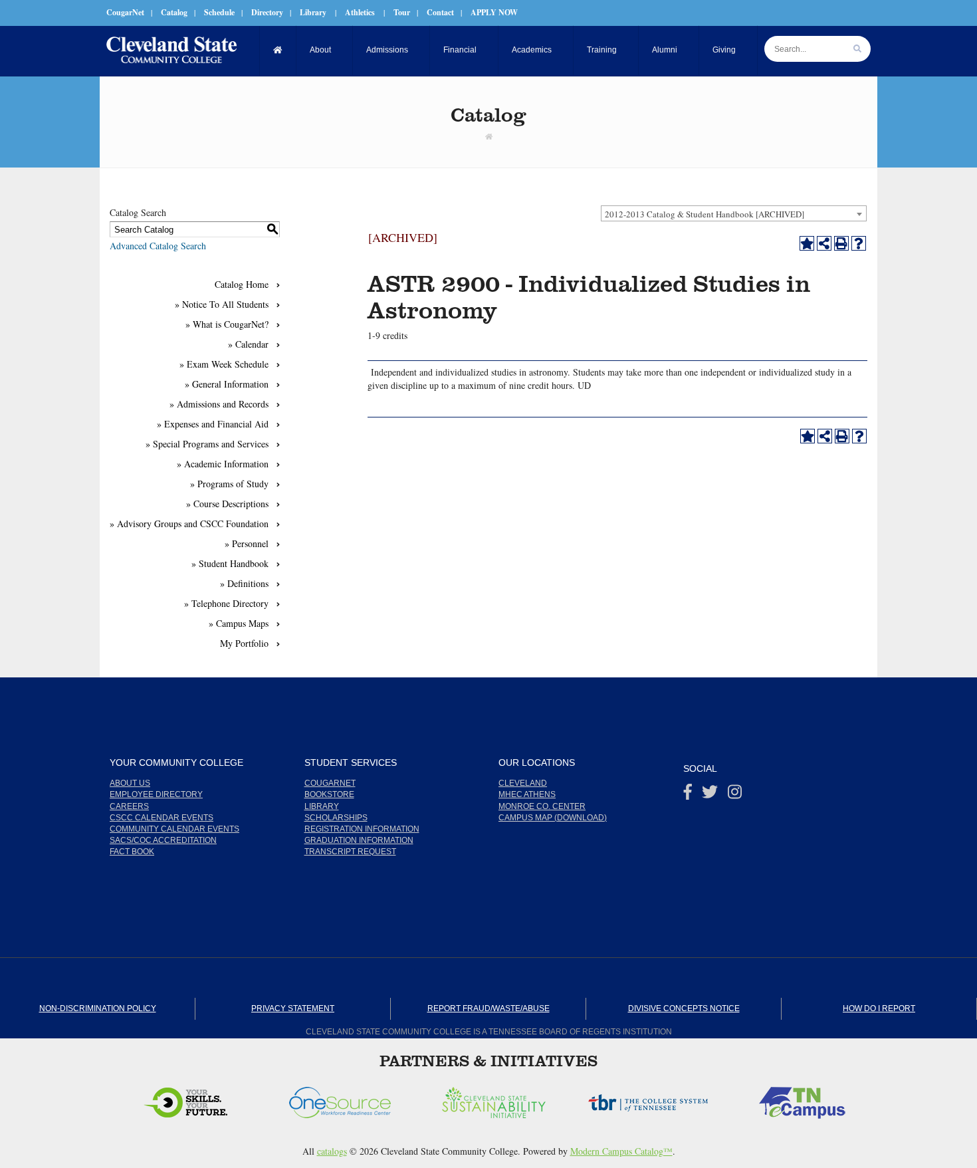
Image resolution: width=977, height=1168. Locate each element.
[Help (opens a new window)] (858, 243)
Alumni (664, 50)
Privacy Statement (292, 1008)
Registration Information (361, 829)
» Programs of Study (229, 483)
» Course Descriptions (227, 503)
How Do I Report (879, 1008)
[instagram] (735, 795)
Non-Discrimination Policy (97, 1008)
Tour (401, 12)
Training (602, 50)
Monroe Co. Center (542, 806)
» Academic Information (223, 463)
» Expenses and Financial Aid (213, 423)
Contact (440, 12)
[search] (857, 49)
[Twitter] (710, 795)
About (320, 50)
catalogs (332, 1151)
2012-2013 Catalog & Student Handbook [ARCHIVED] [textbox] (704, 214)
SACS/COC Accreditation (163, 840)
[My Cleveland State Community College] (171, 50)
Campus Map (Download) (552, 817)
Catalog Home (242, 284)
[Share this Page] (824, 243)
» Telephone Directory (226, 603)
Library (313, 12)
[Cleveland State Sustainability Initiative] (355, 1098)
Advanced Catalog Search (158, 245)
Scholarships (336, 817)
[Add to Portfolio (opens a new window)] (807, 243)
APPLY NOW (494, 12)
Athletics (360, 12)
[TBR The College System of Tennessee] (510, 1098)
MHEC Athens (527, 794)
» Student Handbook (230, 563)
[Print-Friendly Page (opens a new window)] (841, 243)
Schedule (219, 12)
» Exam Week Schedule (224, 364)
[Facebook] (688, 795)
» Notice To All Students (222, 304)
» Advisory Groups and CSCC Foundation (189, 523)
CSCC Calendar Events (161, 817)
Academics (532, 50)
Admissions (387, 50)
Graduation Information (358, 840)
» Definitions (244, 583)
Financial (460, 50)
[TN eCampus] (664, 1098)
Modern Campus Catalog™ (621, 1151)
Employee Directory (156, 794)
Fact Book (132, 851)
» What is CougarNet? (227, 324)
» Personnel (247, 543)
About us (130, 783)
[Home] (278, 50)
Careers (129, 806)
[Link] (488, 136)
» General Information (227, 384)
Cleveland (522, 783)
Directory (267, 12)
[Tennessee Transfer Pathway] (818, 1098)
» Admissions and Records (219, 404)
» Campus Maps (239, 623)
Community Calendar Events (174, 829)
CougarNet (125, 12)
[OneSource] (202, 1098)
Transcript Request (350, 851)
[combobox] (734, 213)
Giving (724, 50)
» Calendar (248, 344)
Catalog (174, 12)
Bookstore (329, 794)
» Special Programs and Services (207, 443)
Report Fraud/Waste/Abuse (488, 1008)
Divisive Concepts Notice (684, 1008)
